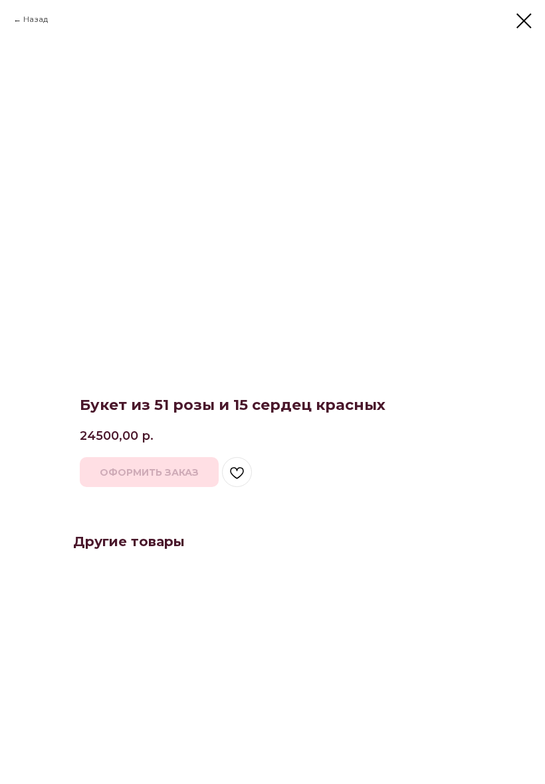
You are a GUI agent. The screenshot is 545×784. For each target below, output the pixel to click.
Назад (35, 19)
